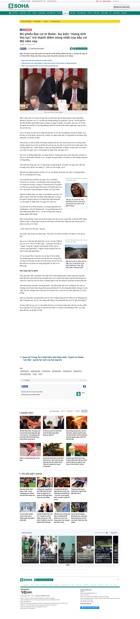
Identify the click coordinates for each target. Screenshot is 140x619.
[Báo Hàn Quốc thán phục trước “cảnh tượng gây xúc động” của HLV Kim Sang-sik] (28, 482)
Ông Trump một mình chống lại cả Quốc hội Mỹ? (36, 60)
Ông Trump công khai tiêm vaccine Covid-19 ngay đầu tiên (40, 66)
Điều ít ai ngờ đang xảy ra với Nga (30, 459)
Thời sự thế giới (26, 21)
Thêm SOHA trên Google (37, 48)
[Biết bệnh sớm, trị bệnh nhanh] (121, 7)
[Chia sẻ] (23, 49)
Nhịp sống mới (81, 13)
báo (25, 391)
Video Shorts (27, 533)
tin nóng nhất (33, 391)
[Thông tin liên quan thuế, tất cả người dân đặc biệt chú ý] (79, 482)
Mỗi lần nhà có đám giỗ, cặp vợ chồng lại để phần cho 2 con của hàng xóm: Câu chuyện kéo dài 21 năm (62, 518)
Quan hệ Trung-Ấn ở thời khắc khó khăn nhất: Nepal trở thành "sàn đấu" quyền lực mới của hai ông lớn (52, 358)
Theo (53, 380)
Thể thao (72, 13)
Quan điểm (37, 21)
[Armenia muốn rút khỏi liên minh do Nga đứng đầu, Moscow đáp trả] (53, 422)
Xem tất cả (114, 533)
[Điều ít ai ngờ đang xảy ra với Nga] (30, 449)
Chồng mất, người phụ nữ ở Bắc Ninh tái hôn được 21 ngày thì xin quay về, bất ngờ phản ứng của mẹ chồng (44, 493)
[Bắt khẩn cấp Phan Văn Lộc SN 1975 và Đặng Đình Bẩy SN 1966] (30, 549)
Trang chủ (25, 585)
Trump (34, 374)
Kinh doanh (42, 13)
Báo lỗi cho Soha (81, 48)
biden (40, 374)
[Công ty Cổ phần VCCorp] (45, 591)
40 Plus (59, 13)
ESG (29, 13)
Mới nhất (15, 13)
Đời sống (124, 13)
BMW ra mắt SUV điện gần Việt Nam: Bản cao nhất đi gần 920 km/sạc (103, 556)
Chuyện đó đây (55, 21)
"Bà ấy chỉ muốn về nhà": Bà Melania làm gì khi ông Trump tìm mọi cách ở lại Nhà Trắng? (75, 203)
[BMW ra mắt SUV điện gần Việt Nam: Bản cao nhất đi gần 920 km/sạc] (103, 549)
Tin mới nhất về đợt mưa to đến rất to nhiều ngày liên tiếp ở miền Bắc (27, 517)
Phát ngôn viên (67, 371)
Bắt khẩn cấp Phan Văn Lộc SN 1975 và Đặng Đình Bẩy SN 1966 (30, 556)
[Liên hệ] (84, 386)
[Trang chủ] (19, 6)
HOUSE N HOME (25, 1)
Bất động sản (51, 13)
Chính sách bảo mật (85, 603)
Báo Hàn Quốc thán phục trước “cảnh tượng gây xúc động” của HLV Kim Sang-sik (27, 492)
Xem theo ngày (54, 411)
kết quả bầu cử (24, 371)
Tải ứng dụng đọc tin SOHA (44, 580)
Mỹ (37, 120)
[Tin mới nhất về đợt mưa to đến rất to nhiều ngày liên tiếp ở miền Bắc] (28, 507)
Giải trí (89, 13)
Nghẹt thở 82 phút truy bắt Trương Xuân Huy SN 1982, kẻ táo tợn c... (48, 556)
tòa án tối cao (46, 371)
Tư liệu (46, 21)
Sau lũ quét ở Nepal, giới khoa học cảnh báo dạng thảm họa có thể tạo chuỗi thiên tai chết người (79, 518)
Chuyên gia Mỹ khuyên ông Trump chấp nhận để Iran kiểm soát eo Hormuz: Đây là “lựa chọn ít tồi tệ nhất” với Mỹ (76, 461)
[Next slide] (115, 550)
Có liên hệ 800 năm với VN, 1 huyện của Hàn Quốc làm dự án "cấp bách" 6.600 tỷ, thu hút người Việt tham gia (44, 518)
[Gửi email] (71, 49)
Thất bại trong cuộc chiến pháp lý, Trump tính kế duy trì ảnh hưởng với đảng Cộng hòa (49, 63)
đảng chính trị (77, 371)
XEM (84, 411)
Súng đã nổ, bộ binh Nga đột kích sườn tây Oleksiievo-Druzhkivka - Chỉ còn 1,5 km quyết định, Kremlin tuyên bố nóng (62, 494)
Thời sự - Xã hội (35, 585)
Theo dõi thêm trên (99, 533)
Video (106, 585)
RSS (115, 585)
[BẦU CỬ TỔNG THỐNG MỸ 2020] (53, 30)
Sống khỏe (104, 13)
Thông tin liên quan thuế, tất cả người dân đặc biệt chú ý (78, 491)
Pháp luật (96, 13)
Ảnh (111, 585)
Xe (110, 13)
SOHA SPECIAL (52, 1)
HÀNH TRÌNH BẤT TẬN (39, 1)
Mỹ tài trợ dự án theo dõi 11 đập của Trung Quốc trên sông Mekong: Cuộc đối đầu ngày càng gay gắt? (76, 264)
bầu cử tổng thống (25, 374)
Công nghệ (116, 13)
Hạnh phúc (23, 13)
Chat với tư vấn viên (91, 607)
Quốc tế (65, 13)
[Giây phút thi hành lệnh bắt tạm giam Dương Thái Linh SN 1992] (67, 549)
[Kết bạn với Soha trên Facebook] (78, 394)
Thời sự (34, 13)
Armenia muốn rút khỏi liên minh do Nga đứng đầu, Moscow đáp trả (52, 433)
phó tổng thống (56, 371)
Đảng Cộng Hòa (35, 371)
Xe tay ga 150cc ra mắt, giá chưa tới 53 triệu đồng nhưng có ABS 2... (85, 556)
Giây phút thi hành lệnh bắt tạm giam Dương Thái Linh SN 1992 (66, 556)
